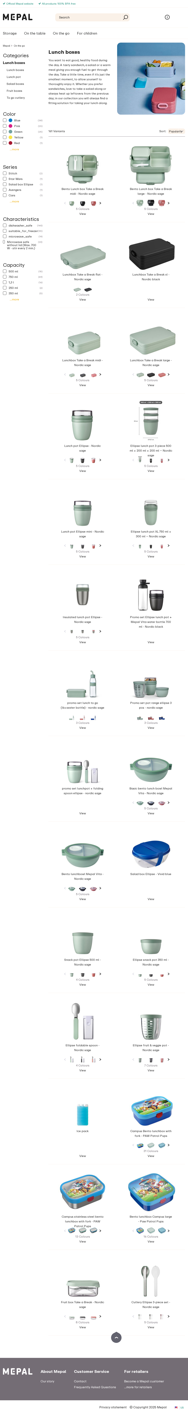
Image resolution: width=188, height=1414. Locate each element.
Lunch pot (14, 77)
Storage (10, 33)
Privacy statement (113, 1407)
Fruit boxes (14, 91)
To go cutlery (16, 97)
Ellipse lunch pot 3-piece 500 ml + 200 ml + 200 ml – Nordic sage (151, 450)
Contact (80, 1381)
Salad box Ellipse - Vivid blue (150, 874)
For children (87, 33)
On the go (61, 33)
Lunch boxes (14, 63)
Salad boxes (15, 84)
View (82, 214)
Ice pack (82, 1131)
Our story (47, 1381)
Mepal (6, 45)
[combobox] (176, 131)
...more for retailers (138, 1387)
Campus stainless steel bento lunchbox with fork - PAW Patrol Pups (83, 1221)
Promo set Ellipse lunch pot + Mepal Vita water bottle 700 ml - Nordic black (151, 621)
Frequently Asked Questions (95, 1387)
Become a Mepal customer (144, 1381)
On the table (35, 33)
